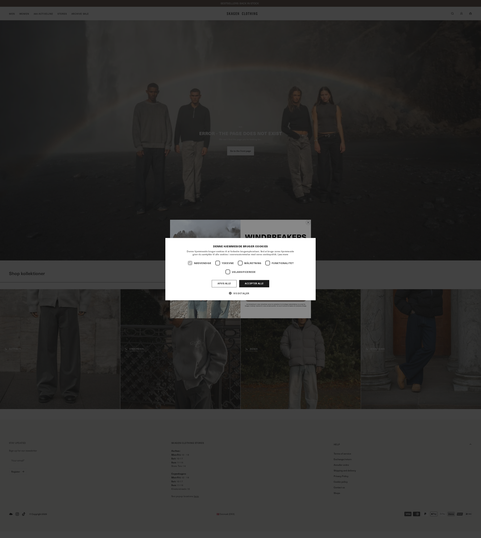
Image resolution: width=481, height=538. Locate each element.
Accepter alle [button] (254, 283)
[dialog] (240, 269)
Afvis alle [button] (224, 283)
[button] (240, 293)
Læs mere (283, 254)
